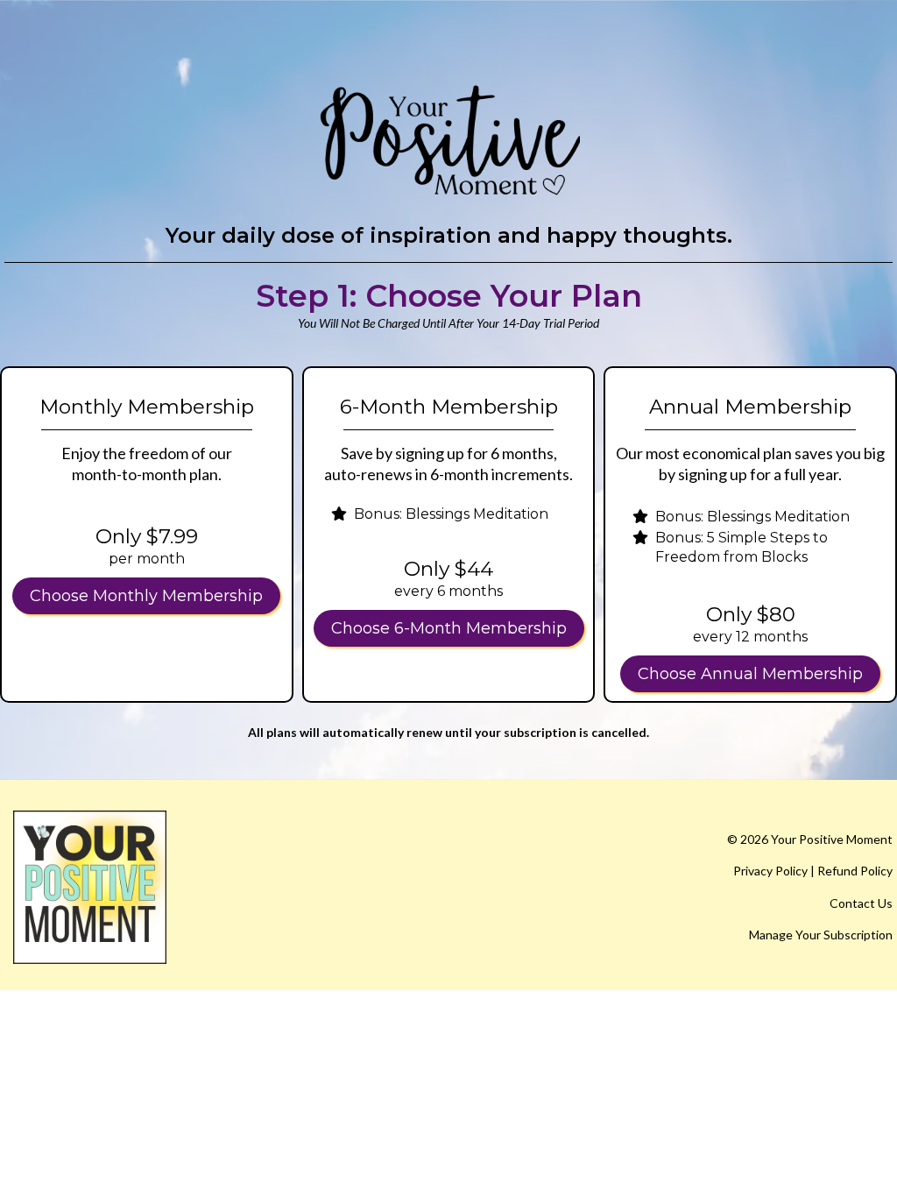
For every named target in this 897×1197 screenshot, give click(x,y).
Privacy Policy (770, 870)
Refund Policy (855, 870)
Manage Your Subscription (821, 934)
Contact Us (861, 903)
